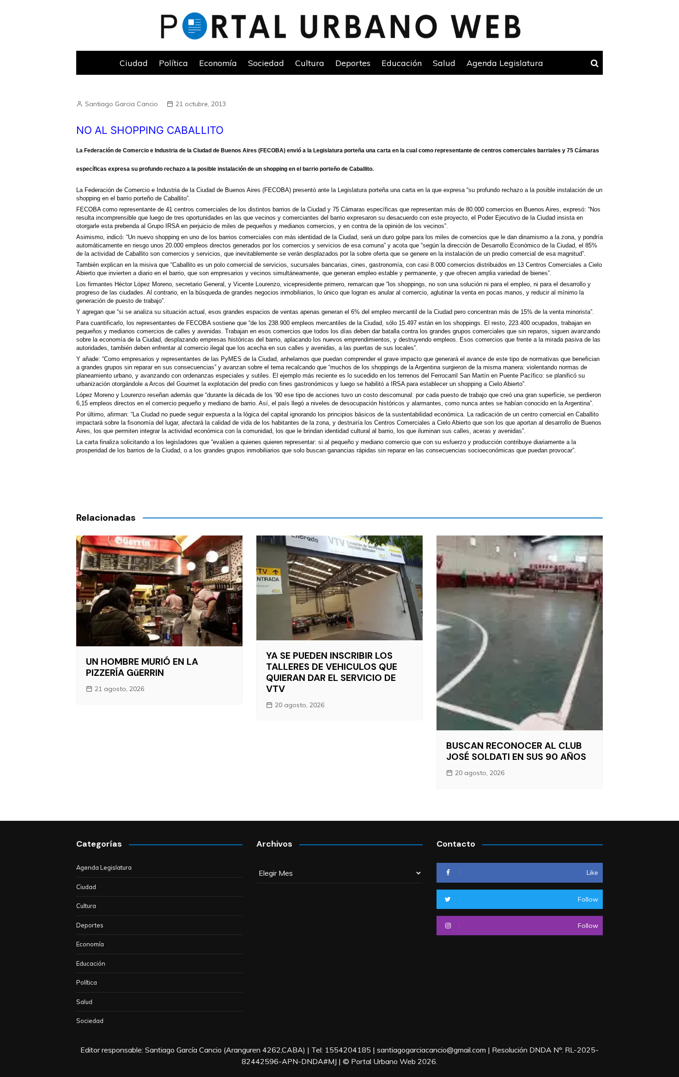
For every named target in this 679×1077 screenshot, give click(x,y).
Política (173, 63)
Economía (218, 63)
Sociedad (266, 63)
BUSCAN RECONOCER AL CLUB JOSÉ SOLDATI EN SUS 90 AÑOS (516, 751)
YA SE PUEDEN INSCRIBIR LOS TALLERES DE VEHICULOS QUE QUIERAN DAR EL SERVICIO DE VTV (331, 672)
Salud (444, 63)
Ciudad (134, 63)
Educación (402, 63)
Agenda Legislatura (505, 63)
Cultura (309, 63)
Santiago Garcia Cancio (121, 104)
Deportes (352, 63)
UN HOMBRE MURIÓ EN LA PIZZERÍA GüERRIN (142, 667)
